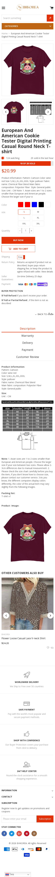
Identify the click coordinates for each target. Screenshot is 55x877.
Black (41, 204)
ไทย (11, 874)
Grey (48, 204)
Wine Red (20, 204)
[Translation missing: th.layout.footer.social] (4, 833)
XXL (24, 223)
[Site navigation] (3, 8)
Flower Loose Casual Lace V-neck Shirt (23, 638)
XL (38, 217)
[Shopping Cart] (51, 7)
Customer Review (27, 357)
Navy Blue (34, 204)
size (3, 212)
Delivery (27, 343)
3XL (38, 223)
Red (27, 204)
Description (27, 328)
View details (47, 271)
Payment (27, 350)
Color (4, 204)
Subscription (45, 818)
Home (5, 33)
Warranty (27, 335)
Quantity (6, 230)
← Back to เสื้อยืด (44, 314)
